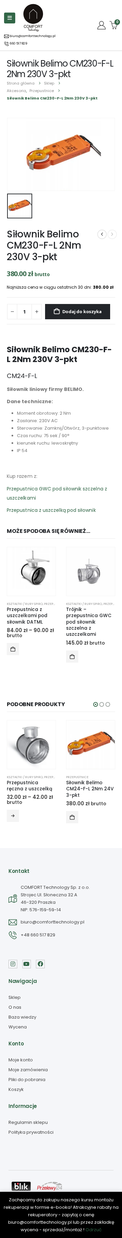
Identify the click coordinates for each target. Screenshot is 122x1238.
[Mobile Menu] (9, 18)
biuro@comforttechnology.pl (32, 36)
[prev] (102, 234)
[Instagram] (12, 964)
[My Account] (102, 25)
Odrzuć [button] (93, 1229)
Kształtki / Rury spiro (25, 604)
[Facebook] (40, 964)
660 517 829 (18, 43)
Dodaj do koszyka (82, 311)
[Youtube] (26, 964)
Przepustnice (55, 604)
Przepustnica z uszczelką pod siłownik (51, 510)
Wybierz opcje (13, 649)
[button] (96, 704)
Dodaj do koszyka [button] (72, 817)
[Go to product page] (31, 571)
